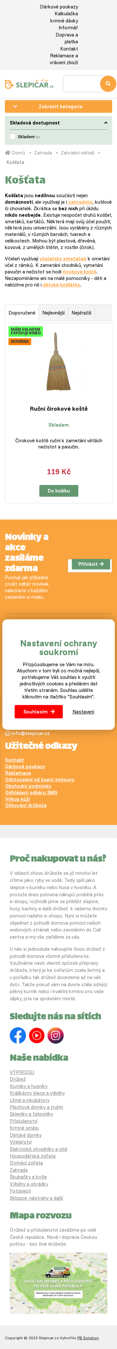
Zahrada (43, 153)
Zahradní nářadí (77, 153)
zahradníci (80, 202)
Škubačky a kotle (28, 1177)
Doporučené (21, 313)
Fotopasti (20, 1191)
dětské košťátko (61, 285)
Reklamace (18, 773)
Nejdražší (81, 313)
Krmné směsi (24, 1128)
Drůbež (18, 1079)
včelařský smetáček (63, 259)
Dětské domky (26, 1135)
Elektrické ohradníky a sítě (38, 1149)
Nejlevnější (53, 313)
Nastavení (83, 712)
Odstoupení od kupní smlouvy (39, 779)
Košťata (15, 162)
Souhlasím (35, 712)
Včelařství (21, 1142)
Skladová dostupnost (35, 123)
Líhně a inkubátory (29, 1100)
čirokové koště (80, 272)
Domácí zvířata (26, 1163)
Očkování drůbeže (26, 805)
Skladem (29, 136)
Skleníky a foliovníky (31, 1114)
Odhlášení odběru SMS (31, 792)
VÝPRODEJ (22, 1072)
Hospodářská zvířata (33, 1156)
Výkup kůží (17, 799)
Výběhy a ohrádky (29, 1184)
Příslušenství (23, 1121)
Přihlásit (88, 564)
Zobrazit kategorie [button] (61, 106)
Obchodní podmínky (28, 786)
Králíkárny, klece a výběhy (37, 1093)
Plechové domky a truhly (36, 1107)
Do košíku (59, 491)
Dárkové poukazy (59, 7)
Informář (68, 27)
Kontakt (69, 49)
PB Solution (88, 1337)
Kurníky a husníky (28, 1086)
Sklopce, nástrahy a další (36, 1198)
